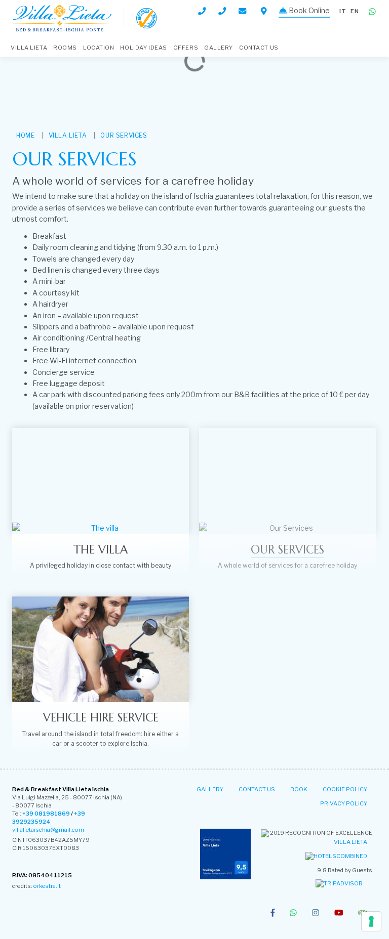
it (342, 11)
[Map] (264, 11)
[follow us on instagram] (315, 914)
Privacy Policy (343, 803)
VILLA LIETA (29, 47)
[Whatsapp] (372, 12)
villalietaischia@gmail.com (48, 829)
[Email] (243, 11)
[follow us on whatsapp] (293, 914)
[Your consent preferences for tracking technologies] (371, 921)
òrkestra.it (47, 885)
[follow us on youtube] (338, 914)
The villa (100, 549)
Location (98, 47)
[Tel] (201, 11)
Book (298, 789)
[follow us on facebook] (272, 914)
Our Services (123, 135)
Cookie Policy (345, 789)
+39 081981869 (46, 813)
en (355, 11)
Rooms (65, 47)
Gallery (218, 47)
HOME (25, 135)
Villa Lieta (350, 841)
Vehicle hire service (101, 717)
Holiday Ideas (143, 47)
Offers (185, 47)
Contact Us (259, 47)
